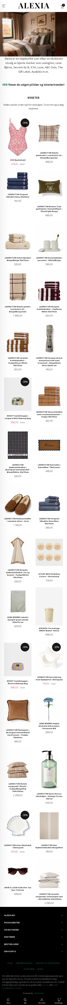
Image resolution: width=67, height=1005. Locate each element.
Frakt (10, 963)
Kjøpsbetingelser (24, 963)
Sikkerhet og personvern (47, 963)
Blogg (40, 969)
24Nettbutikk (39, 993)
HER (5, 84)
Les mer (46, 985)
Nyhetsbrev (29, 969)
